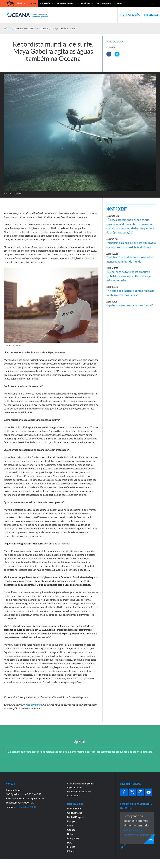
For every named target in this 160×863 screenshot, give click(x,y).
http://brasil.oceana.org (139, 834)
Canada (71, 829)
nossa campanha (33, 704)
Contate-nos (73, 795)
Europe (71, 821)
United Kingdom (76, 817)
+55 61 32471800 (26, 806)
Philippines (73, 838)
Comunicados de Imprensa (80, 783)
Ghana (70, 850)
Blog (11, 28)
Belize (70, 833)
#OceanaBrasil (133, 830)
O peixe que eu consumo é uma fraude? (129, 305)
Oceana (118, 41)
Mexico (71, 846)
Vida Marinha (104, 3)
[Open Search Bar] (153, 3)
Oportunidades (75, 787)
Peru (69, 842)
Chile (70, 825)
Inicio (6, 28)
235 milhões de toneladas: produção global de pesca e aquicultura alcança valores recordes (128, 276)
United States (74, 812)
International (74, 808)
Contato (119, 3)
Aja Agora (151, 15)
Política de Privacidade (79, 791)
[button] (108, 54)
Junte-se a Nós (130, 15)
